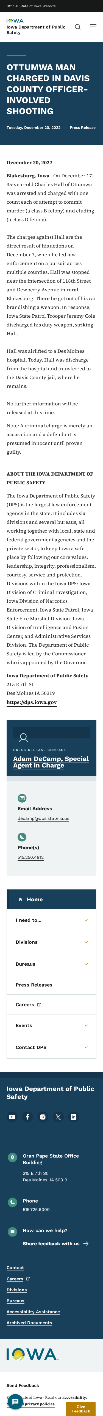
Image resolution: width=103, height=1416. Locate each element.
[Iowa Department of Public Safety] (20, 21)
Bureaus (15, 1300)
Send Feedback (23, 1385)
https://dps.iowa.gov (32, 702)
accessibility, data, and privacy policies (47, 1401)
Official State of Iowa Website (31, 6)
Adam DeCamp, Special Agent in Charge (51, 762)
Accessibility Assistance (33, 1311)
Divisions (17, 1289)
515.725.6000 (36, 1209)
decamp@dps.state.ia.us (43, 818)
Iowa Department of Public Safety (36, 29)
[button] (81, 1409)
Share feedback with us (51, 1243)
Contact (15, 1267)
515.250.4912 (31, 857)
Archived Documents (29, 1322)
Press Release (83, 127)
